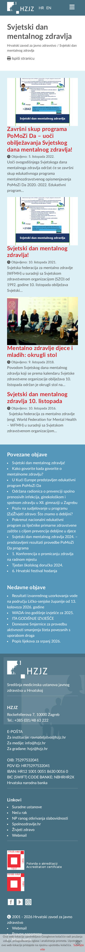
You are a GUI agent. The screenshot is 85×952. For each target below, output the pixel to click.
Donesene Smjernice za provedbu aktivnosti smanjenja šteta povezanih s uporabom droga (38, 630)
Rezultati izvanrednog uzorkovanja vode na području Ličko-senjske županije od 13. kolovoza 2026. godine (42, 601)
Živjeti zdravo (23, 830)
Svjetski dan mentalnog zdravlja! (38, 463)
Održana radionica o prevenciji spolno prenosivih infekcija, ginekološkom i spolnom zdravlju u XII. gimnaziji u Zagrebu (42, 497)
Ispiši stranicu (22, 58)
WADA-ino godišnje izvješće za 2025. (43, 613)
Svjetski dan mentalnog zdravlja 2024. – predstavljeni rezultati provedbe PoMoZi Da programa (42, 542)
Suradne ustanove (27, 807)
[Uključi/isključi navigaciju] (72, 7)
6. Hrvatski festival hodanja (34, 571)
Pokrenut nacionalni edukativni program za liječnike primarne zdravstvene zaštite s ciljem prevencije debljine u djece (41, 525)
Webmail (19, 928)
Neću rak (19, 813)
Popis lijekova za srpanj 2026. (36, 641)
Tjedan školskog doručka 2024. (37, 565)
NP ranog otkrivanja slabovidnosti (40, 818)
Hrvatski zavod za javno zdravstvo (31, 45)
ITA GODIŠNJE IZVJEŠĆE (33, 618)
